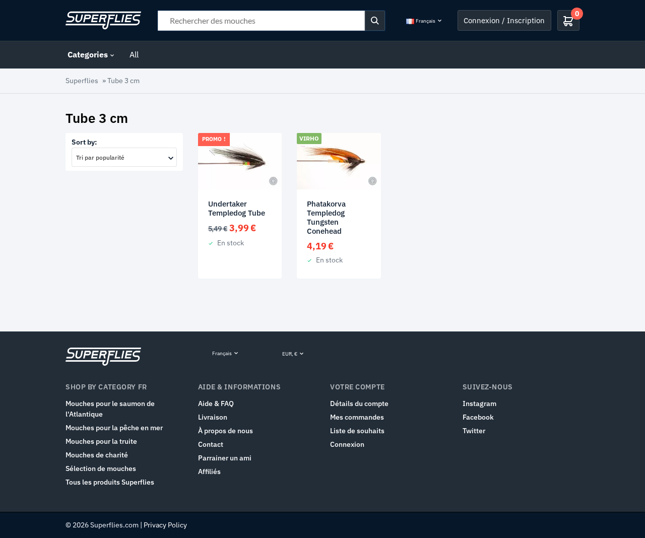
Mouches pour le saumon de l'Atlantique (110, 409)
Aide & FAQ (216, 403)
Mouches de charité (97, 454)
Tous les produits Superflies (110, 482)
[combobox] (124, 157)
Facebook (478, 417)
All (134, 54)
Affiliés (209, 471)
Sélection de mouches (101, 468)
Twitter (474, 430)
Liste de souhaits (357, 430)
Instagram (479, 403)
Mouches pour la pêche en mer (114, 427)
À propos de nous (225, 430)
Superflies (82, 80)
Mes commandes (357, 417)
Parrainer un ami (224, 457)
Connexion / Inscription (504, 20)
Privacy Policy (165, 524)
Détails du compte (359, 403)
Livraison (212, 417)
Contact (210, 444)
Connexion (347, 444)
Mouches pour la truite (101, 441)
